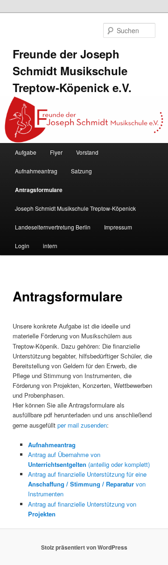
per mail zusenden (82, 425)
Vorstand (87, 152)
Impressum (118, 227)
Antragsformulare (39, 190)
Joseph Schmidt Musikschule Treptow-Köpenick (75, 208)
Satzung (81, 171)
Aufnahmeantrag (36, 171)
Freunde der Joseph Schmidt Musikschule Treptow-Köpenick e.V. (72, 70)
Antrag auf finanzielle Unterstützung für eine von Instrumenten (87, 484)
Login (22, 246)
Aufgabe (25, 152)
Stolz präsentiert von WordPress (84, 547)
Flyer (56, 152)
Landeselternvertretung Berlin (53, 227)
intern (50, 246)
